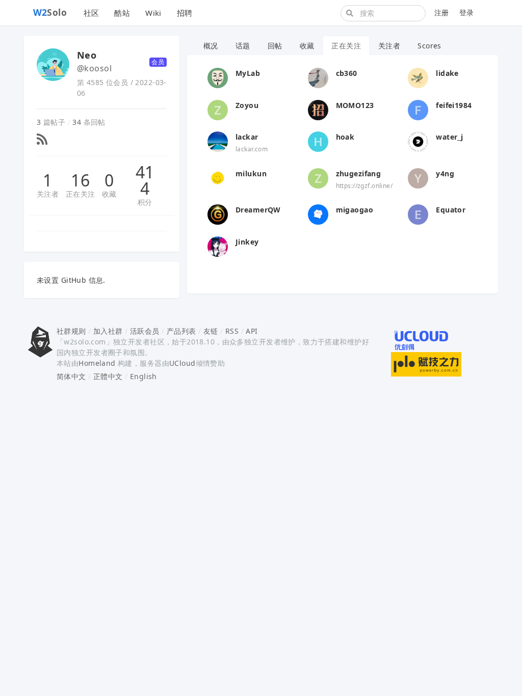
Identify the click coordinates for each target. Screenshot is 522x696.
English (143, 376)
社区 (91, 13)
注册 (441, 12)
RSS (232, 331)
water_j (449, 137)
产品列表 (181, 331)
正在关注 (80, 194)
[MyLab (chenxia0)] (217, 77)
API (251, 331)
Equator (450, 210)
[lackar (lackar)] (217, 141)
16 (80, 180)
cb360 (346, 73)
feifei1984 (454, 105)
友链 (210, 331)
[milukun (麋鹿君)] (217, 177)
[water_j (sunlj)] (418, 141)
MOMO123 (355, 105)
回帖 (275, 45)
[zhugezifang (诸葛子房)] (318, 177)
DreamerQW (258, 210)
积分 (145, 202)
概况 (210, 45)
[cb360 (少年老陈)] (318, 77)
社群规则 (71, 331)
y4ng (445, 173)
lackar (247, 137)
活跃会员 (145, 331)
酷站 (122, 13)
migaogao (354, 210)
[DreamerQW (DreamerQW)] (217, 214)
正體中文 (108, 376)
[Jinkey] (217, 245)
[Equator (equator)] (418, 214)
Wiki (153, 13)
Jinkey (247, 242)
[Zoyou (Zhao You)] (217, 109)
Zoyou (247, 105)
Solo (50, 12)
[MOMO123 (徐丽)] (318, 109)
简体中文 (71, 376)
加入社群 (108, 331)
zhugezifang (358, 173)
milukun (251, 173)
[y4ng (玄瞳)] (418, 177)
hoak (345, 137)
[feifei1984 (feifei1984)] (418, 109)
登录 (466, 12)
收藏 (109, 194)
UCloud (182, 363)
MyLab (248, 73)
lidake (447, 73)
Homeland (97, 363)
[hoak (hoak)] (318, 141)
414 (145, 180)
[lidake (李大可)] (418, 77)
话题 (243, 45)
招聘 (185, 13)
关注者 (48, 194)
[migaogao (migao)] (318, 214)
